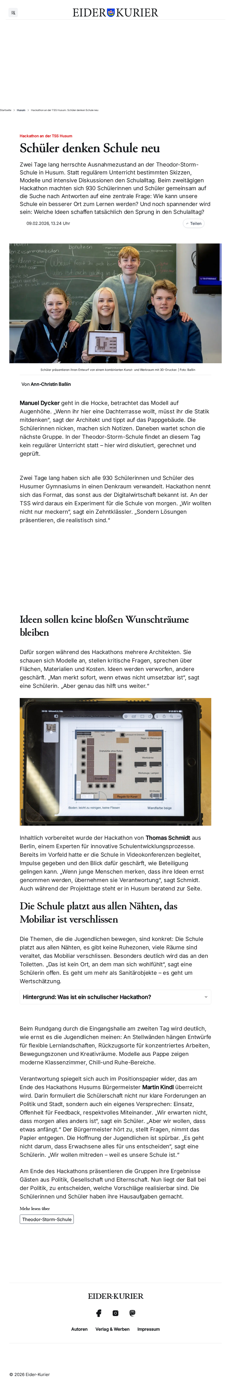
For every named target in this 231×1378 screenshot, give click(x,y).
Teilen (195, 223)
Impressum (148, 1329)
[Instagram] (115, 1313)
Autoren (79, 1329)
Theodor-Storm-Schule (47, 1219)
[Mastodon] (132, 1313)
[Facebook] (98, 1313)
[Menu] (13, 12)
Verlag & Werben (112, 1329)
